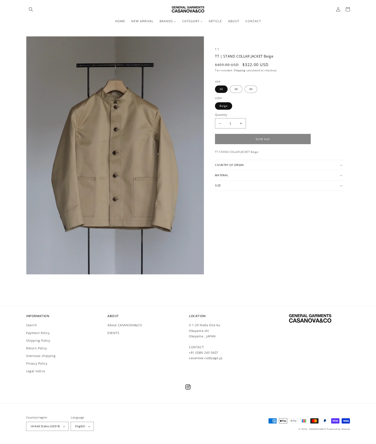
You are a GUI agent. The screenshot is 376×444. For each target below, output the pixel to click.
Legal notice (35, 371)
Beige (224, 106)
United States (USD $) (45, 426)
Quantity (221, 115)
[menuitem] (120, 21)
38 (236, 89)
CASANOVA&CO (317, 428)
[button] (31, 9)
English (80, 426)
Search (31, 325)
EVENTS (113, 333)
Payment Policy (38, 333)
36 (221, 89)
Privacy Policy (36, 363)
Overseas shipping (40, 356)
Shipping (239, 70)
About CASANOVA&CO (124, 325)
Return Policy (36, 348)
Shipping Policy (38, 340)
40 (251, 89)
